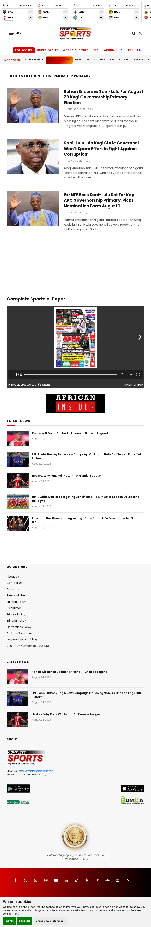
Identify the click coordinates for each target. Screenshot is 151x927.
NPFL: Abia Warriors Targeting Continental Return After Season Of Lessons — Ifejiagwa (87, 499)
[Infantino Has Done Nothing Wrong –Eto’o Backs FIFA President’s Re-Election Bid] (18, 523)
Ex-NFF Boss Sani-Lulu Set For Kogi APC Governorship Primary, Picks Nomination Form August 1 (100, 200)
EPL (130, 50)
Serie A (138, 59)
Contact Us (14, 583)
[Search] (133, 33)
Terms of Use (16, 595)
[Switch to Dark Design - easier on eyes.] (140, 33)
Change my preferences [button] (50, 920)
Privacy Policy (16, 614)
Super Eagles (48, 50)
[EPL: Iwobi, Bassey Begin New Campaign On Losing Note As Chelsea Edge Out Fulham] (18, 459)
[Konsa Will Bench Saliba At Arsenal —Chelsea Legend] (18, 438)
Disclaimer (14, 608)
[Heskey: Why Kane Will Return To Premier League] (18, 480)
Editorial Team (16, 602)
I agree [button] (9, 920)
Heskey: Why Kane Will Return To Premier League (66, 476)
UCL (121, 50)
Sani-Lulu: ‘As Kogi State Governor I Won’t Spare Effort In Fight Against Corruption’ (101, 148)
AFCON (109, 50)
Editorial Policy (16, 621)
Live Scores (23, 50)
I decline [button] (25, 920)
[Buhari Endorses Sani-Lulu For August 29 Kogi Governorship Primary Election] (33, 105)
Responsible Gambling (22, 639)
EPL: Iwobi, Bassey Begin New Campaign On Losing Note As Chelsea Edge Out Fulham (86, 456)
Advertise (13, 589)
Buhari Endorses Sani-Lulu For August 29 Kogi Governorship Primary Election (103, 97)
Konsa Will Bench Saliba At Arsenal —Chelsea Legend (70, 433)
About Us (13, 577)
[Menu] (16, 33)
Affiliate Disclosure (19, 633)
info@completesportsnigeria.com (35, 771)
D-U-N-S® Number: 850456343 (28, 646)
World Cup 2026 (76, 50)
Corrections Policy (19, 627)
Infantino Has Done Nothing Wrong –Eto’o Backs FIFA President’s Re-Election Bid (87, 520)
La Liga (143, 50)
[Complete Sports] (75, 33)
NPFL (96, 50)
